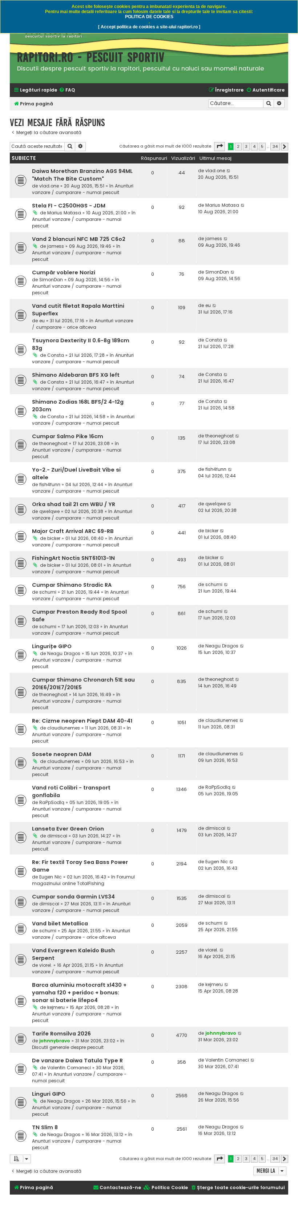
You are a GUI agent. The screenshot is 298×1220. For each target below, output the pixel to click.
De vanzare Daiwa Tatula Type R (77, 1060)
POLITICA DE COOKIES (149, 16)
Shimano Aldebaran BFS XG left (76, 375)
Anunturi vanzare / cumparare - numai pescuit (82, 189)
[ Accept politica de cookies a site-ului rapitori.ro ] (149, 26)
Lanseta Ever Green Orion (68, 828)
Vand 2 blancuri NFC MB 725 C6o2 (78, 239)
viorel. (45, 965)
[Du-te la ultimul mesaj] (228, 170)
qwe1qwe (49, 511)
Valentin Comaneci (69, 1068)
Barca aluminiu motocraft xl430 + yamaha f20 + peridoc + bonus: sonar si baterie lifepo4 (79, 992)
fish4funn (49, 484)
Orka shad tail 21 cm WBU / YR (73, 504)
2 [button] (238, 146)
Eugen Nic (50, 877)
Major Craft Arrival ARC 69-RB (73, 531)
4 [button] (254, 146)
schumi (47, 592)
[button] (219, 146)
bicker (53, 538)
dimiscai (57, 836)
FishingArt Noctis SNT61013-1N (73, 558)
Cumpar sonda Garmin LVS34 (73, 896)
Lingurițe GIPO (52, 646)
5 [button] (262, 146)
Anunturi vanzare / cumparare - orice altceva (82, 324)
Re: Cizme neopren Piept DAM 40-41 (82, 720)
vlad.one (49, 186)
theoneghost (53, 443)
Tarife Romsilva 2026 (61, 1033)
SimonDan (51, 279)
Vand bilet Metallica (60, 923)
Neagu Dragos (63, 653)
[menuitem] (67, 90)
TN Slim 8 (45, 1127)
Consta (55, 355)
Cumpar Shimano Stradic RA (72, 585)
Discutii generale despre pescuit (68, 1047)
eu (42, 321)
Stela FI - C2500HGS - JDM (68, 205)
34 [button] (275, 146)
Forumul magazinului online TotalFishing (83, 880)
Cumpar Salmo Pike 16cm (67, 436)
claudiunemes (63, 728)
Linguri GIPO (48, 1094)
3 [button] (246, 146)
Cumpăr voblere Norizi (63, 272)
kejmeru (56, 1007)
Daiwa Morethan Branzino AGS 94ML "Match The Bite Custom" (82, 174)
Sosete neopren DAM (61, 754)
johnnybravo (54, 1041)
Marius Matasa (64, 213)
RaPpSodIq (51, 802)
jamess (55, 246)
